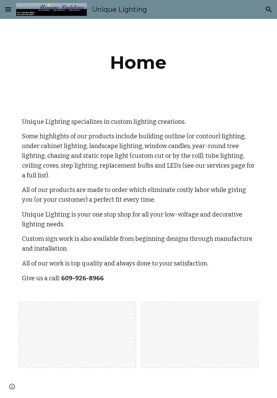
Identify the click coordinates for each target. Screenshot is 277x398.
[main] (138, 62)
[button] (8, 9)
